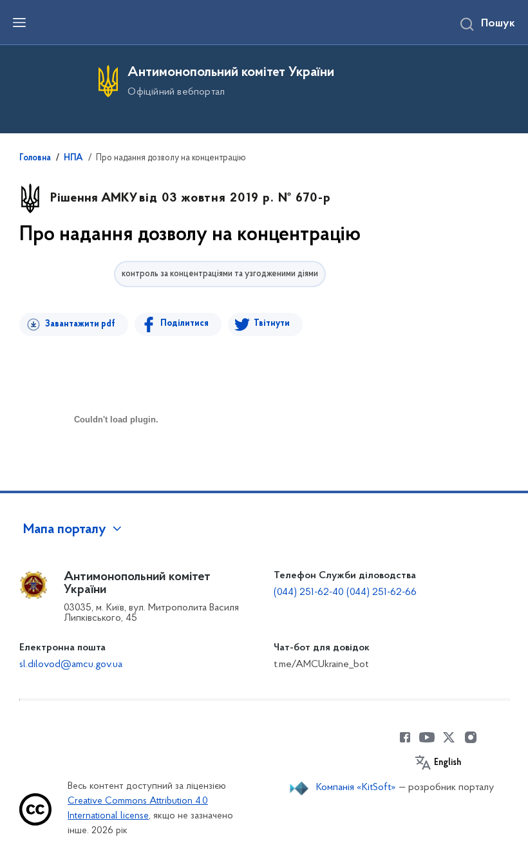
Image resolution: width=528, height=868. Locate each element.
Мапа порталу (64, 530)
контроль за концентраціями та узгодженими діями (220, 274)
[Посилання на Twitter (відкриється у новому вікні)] (449, 737)
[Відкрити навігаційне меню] (19, 22)
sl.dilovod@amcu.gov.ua (70, 664)
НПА (73, 158)
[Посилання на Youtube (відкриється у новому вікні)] (427, 737)
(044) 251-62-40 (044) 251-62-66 (345, 592)
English (447, 763)
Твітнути (272, 323)
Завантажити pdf (80, 324)
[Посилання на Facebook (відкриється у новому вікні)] (405, 737)
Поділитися (184, 323)
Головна (35, 158)
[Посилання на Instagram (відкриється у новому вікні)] (470, 737)
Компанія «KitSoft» (356, 787)
